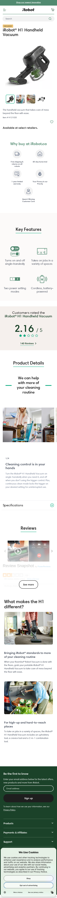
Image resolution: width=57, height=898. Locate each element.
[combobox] (28, 18)
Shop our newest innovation (28, 2)
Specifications (13, 505)
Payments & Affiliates (15, 832)
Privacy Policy (9, 810)
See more (28, 584)
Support (7, 841)
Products (8, 823)
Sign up (28, 798)
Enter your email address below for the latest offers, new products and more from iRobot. (28, 781)
